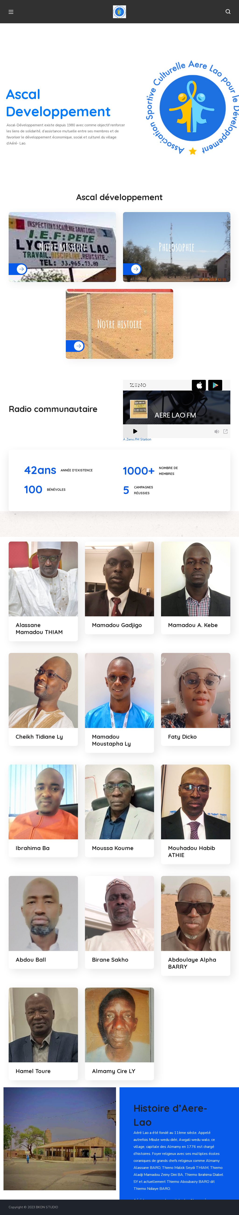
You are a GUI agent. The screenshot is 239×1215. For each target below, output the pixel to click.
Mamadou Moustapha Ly (111, 740)
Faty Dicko (182, 736)
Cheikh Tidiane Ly (39, 736)
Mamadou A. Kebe (193, 624)
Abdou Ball (31, 959)
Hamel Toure (33, 1070)
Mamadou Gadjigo (117, 624)
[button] (228, 11)
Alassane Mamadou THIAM (39, 628)
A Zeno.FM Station (137, 439)
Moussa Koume (113, 847)
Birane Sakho (110, 959)
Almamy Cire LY (113, 1070)
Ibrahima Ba (32, 847)
